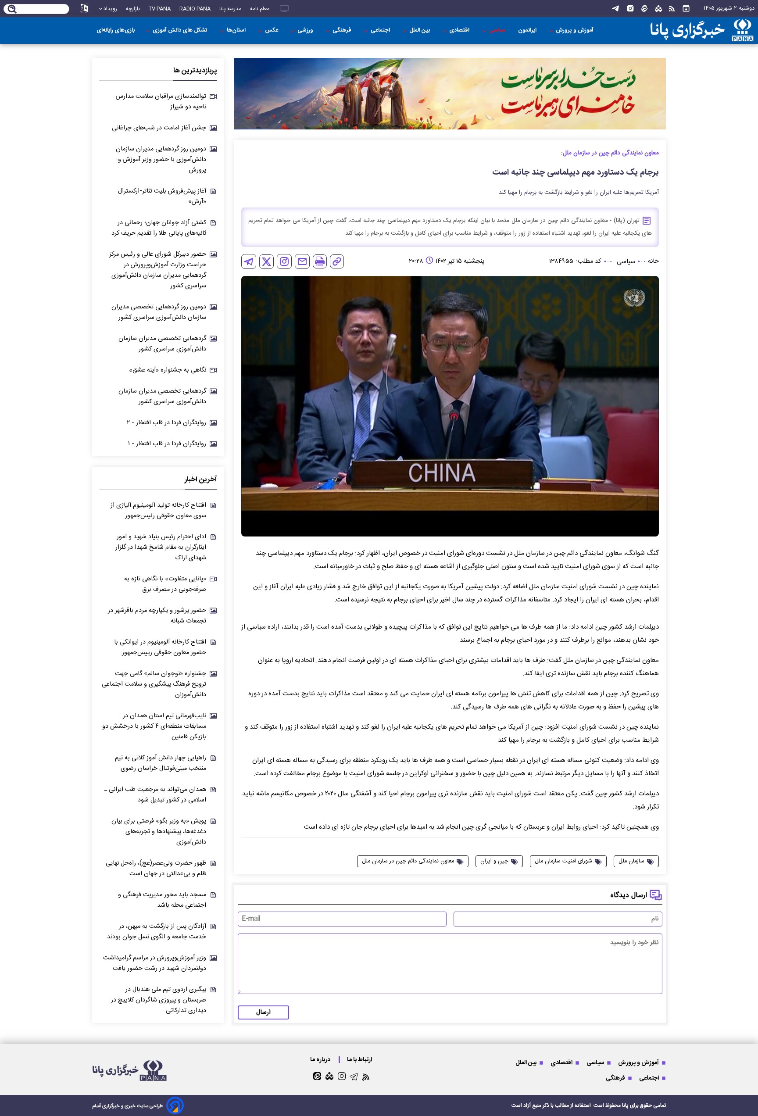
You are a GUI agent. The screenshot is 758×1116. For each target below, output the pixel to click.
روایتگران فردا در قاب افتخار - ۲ (166, 423)
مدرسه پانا (230, 9)
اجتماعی (381, 30)
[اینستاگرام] (630, 8)
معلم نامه (259, 9)
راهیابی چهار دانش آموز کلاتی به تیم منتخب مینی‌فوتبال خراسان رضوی (160, 763)
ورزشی (306, 30)
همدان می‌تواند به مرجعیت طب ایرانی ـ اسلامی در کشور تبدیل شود (155, 794)
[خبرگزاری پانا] (701, 30)
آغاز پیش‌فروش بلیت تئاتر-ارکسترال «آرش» (162, 196)
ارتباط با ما (360, 1060)
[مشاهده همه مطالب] (686, 8)
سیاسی (498, 30)
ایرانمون (528, 30)
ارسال (263, 1012)
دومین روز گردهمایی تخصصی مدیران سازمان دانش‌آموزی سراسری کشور (158, 312)
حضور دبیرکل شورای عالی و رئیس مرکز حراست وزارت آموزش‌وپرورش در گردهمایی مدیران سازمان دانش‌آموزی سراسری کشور (157, 270)
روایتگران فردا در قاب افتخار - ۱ (167, 444)
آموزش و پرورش (575, 30)
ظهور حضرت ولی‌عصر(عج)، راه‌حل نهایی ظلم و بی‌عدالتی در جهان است (156, 868)
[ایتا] (644, 8)
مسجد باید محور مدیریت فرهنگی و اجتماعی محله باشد (162, 900)
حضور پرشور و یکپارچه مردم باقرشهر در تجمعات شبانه (157, 615)
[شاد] (658, 8)
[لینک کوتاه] (337, 261)
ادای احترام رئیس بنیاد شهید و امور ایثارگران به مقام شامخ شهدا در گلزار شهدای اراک (160, 547)
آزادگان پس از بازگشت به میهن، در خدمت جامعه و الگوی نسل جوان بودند (156, 931)
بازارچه (133, 9)
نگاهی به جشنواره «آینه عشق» (167, 370)
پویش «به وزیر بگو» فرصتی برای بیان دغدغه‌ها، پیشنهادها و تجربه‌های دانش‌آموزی (158, 832)
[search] (12, 9)
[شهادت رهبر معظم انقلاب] (450, 93)
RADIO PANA (195, 9)
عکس (272, 30)
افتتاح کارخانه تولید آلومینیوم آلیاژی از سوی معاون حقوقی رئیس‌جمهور (158, 510)
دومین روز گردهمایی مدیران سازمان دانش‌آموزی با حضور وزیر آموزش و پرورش (161, 159)
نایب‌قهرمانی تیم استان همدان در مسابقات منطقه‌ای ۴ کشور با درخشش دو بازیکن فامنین (154, 726)
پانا (625, 1105)
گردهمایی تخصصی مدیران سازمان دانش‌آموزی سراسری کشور (162, 343)
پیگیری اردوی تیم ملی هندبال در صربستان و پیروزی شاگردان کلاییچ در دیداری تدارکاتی (158, 1000)
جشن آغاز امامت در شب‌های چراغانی (159, 128)
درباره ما (321, 1060)
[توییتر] (266, 261)
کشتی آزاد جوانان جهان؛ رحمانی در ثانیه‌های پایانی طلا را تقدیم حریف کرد (158, 228)
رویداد (110, 9)
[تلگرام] (615, 8)
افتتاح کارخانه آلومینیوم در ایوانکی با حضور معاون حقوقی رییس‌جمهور (160, 647)
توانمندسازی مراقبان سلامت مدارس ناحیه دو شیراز (161, 101)
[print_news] (320, 261)
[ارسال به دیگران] (302, 261)
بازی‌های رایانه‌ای (116, 30)
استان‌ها (237, 30)
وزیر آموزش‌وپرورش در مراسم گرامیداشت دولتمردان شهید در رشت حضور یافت (154, 963)
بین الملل (420, 30)
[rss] (672, 9)
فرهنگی (343, 30)
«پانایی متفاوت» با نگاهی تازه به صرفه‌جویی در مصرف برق (165, 584)
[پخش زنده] (284, 8)
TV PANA (160, 9)
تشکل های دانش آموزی (181, 30)
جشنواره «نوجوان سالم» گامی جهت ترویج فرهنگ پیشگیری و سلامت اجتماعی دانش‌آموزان (154, 684)
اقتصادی (460, 30)
